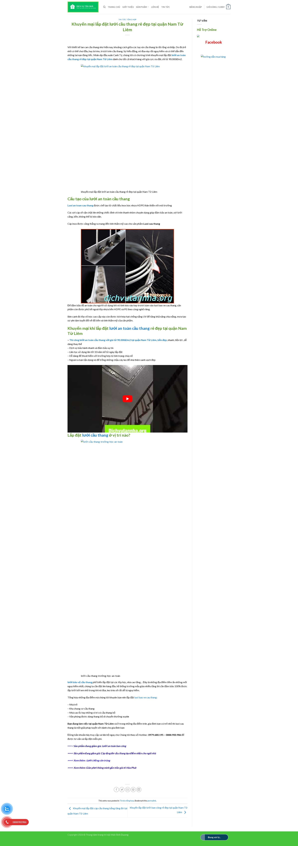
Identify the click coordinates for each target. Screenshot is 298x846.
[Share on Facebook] (116, 789)
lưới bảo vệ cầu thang (80, 682)
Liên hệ (155, 7)
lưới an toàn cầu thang (129, 328)
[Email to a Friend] (127, 789)
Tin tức (165, 7)
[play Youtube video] (127, 398)
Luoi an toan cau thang (80, 205)
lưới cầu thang (95, 435)
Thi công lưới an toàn (81, 339)
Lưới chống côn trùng (98, 760)
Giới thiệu (128, 7)
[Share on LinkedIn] (138, 789)
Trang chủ (114, 7)
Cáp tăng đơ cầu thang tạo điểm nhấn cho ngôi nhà (128, 753)
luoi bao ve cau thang (145, 697)
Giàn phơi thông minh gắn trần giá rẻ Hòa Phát (111, 767)
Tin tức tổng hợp (127, 19)
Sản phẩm (141, 7)
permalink (151, 800)
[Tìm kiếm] (104, 7)
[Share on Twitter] (121, 789)
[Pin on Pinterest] (133, 789)
